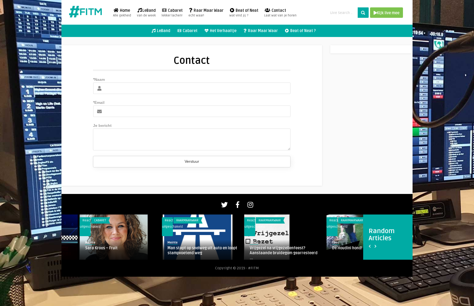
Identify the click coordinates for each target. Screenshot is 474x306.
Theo (152, 242)
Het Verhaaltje (222, 30)
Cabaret (172, 13)
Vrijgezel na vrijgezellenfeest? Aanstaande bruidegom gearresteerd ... (101, 253)
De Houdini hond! (164, 248)
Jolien (71, 242)
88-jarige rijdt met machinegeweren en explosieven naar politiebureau (267, 250)
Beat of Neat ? (302, 30)
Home (122, 13)
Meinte (237, 242)
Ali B (317, 248)
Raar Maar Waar (206, 13)
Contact (280, 13)
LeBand (146, 13)
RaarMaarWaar (87, 220)
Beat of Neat (243, 13)
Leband (328, 220)
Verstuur (192, 161)
